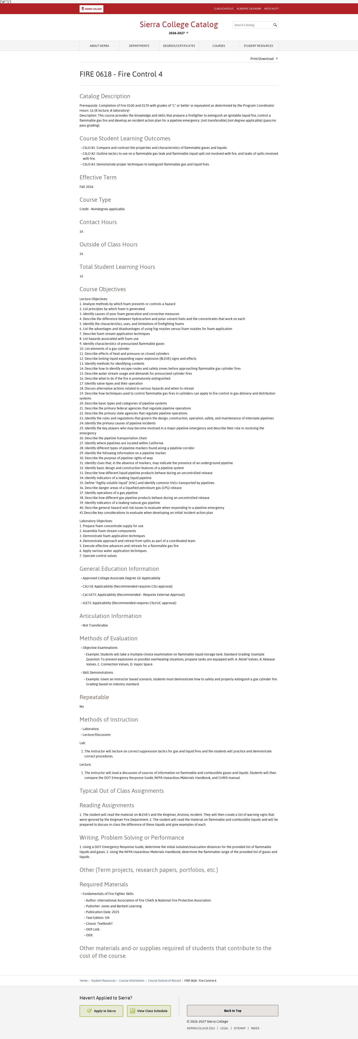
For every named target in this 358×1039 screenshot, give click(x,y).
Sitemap (240, 1028)
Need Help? (271, 8)
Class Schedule (223, 8)
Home (84, 980)
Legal (224, 1028)
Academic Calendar (249, 8)
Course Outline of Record (164, 980)
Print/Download (262, 59)
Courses (219, 45)
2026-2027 (177, 33)
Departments (139, 45)
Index (255, 1028)
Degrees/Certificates (179, 45)
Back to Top (232, 1011)
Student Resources (258, 45)
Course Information (131, 980)
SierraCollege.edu (201, 1028)
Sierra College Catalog (179, 24)
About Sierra (99, 45)
